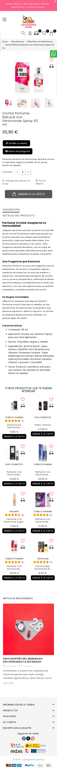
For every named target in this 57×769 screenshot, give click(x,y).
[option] (8, 103)
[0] (51, 33)
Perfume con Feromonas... (14, 473)
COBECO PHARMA (14, 417)
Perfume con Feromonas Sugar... (14, 520)
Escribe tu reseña (17, 143)
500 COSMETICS (43, 417)
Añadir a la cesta (31, 194)
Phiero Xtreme (43, 425)
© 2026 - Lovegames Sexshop (28, 759)
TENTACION (43, 558)
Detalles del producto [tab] (19, 215)
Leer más (8, 683)
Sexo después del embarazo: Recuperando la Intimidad (23, 660)
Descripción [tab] (11, 209)
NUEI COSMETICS (14, 464)
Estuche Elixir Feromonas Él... (43, 567)
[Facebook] (24, 738)
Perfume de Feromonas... (14, 426)
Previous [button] (48, 599)
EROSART (14, 511)
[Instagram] (33, 738)
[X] (28, 738)
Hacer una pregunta (19, 151)
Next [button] (52, 599)
